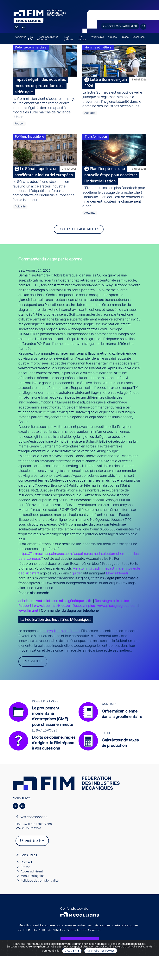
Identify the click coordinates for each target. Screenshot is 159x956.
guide (76, 573)
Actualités (20, 37)
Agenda (112, 37)
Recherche (138, 37)
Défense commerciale (30, 47)
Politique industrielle (29, 136)
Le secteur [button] (82, 38)
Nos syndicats (67, 38)
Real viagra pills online (112, 601)
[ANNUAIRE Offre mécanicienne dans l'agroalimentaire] (112, 721)
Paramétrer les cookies (101, 950)
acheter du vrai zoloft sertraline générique (51, 601)
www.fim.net (28, 610)
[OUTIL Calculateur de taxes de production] (110, 750)
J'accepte (72, 950)
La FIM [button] (30, 38)
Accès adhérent (32, 871)
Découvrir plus (84, 606)
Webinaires (97, 37)
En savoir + (33, 661)
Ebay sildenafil (117, 573)
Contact (26, 862)
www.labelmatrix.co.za (52, 606)
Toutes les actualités (78, 229)
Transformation (96, 136)
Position (19, 123)
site (89, 601)
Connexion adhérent (121, 26)
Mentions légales (32, 875)
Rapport (24, 606)
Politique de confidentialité (40, 880)
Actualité (89, 113)
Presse (125, 37)
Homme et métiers (98, 47)
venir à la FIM (34, 840)
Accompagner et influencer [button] (47, 38)
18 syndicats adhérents (61, 631)
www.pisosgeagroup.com (117, 606)
